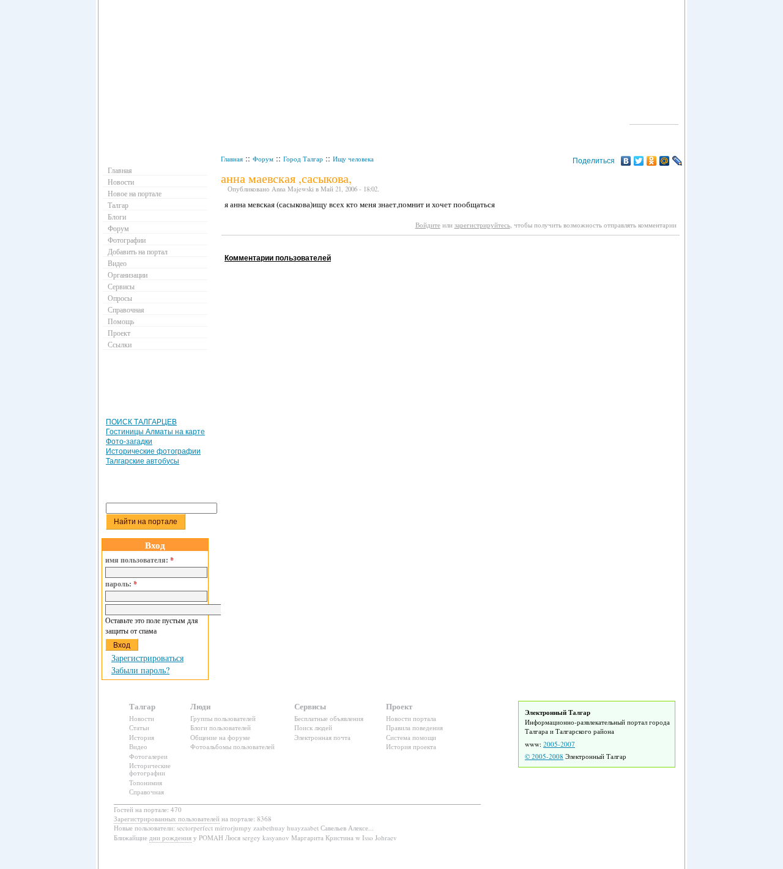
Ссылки (120, 344)
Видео (117, 263)
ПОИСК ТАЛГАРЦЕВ (141, 422)
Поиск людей (313, 727)
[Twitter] (639, 161)
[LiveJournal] (677, 161)
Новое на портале (134, 193)
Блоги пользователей (220, 727)
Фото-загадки (129, 441)
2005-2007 (559, 744)
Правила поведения (414, 727)
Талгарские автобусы (142, 461)
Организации (127, 274)
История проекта (411, 746)
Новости (121, 182)
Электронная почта (322, 737)
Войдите (427, 224)
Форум (263, 158)
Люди (200, 706)
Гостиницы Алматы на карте (155, 431)
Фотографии (127, 240)
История (141, 737)
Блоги (117, 216)
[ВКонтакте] (626, 161)
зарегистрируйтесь (482, 224)
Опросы (120, 298)
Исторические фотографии (153, 451)
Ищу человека (353, 158)
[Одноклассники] (651, 161)
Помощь (121, 321)
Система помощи (411, 737)
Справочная (126, 309)
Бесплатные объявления (328, 718)
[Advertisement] (444, 246)
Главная (232, 158)
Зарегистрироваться (147, 658)
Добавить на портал (138, 251)
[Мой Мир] (664, 161)
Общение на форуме (220, 737)
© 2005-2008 (544, 756)
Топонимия (145, 782)
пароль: (121, 584)
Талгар (118, 205)
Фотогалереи (148, 756)
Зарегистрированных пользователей (167, 818)
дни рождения (170, 837)
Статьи (139, 727)
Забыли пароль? (140, 670)
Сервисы (121, 286)
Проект (119, 333)
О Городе (654, 118)
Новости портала (411, 718)
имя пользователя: (139, 560)
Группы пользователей (223, 718)
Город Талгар (303, 158)
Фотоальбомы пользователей (232, 746)
